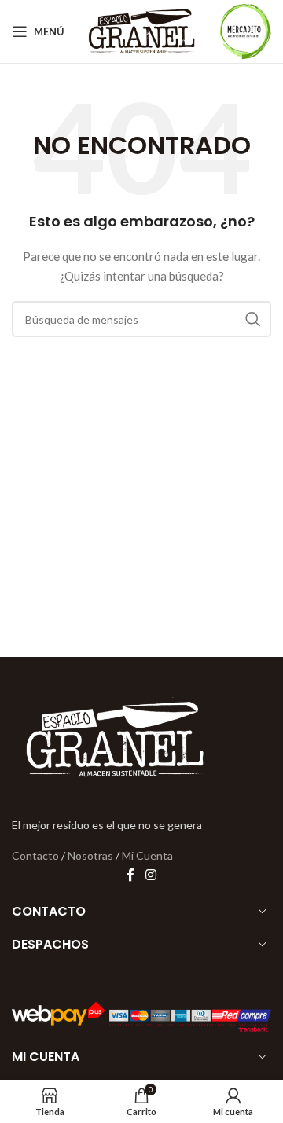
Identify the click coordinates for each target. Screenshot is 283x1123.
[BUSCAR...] (253, 319)
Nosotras (90, 855)
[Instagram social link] (150, 874)
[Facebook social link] (131, 874)
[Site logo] (142, 30)
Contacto (35, 855)
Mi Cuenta (147, 855)
